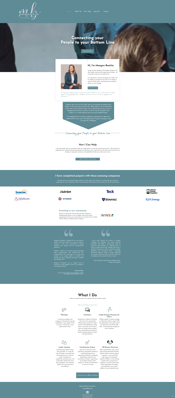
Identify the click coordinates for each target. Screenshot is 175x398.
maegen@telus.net (87, 388)
